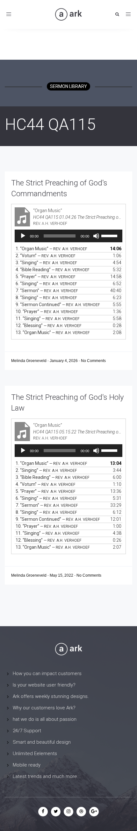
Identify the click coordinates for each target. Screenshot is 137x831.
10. (47, 311)
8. (46, 297)
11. (47, 318)
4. (52, 269)
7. (47, 290)
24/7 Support (27, 731)
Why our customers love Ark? (44, 708)
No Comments (93, 361)
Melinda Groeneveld (29, 361)
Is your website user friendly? (44, 685)
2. (45, 255)
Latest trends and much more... (47, 776)
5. (45, 276)
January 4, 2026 (64, 361)
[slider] (110, 235)
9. (58, 304)
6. (46, 283)
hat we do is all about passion (44, 719)
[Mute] (96, 236)
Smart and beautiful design (42, 742)
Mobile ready (26, 765)
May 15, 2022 (62, 575)
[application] (68, 236)
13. (53, 332)
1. (51, 248)
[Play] (23, 236)
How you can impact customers (47, 673)
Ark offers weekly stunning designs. (51, 696)
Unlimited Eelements (35, 753)
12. (48, 325)
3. (46, 262)
